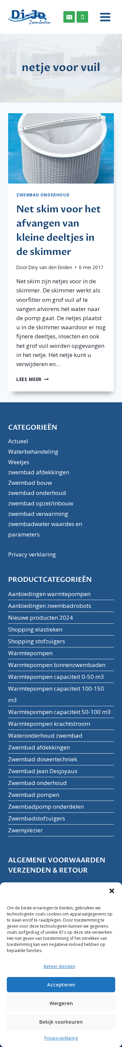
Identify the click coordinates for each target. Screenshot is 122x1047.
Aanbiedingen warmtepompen (49, 594)
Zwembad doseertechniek (42, 759)
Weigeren (61, 1003)
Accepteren (61, 984)
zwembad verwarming (38, 514)
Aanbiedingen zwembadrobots (49, 606)
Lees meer (32, 379)
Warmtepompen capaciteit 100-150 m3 (56, 694)
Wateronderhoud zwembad (45, 735)
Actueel (18, 441)
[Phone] (82, 17)
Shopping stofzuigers (36, 641)
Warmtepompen (30, 653)
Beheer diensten (59, 966)
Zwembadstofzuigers (36, 818)
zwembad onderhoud (42, 194)
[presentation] (61, 148)
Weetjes (18, 462)
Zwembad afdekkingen (39, 747)
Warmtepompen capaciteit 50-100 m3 (59, 712)
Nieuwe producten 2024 (40, 617)
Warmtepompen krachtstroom (49, 724)
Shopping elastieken (35, 629)
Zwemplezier (25, 830)
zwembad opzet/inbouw (40, 503)
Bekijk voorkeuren (61, 1021)
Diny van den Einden (50, 267)
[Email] (69, 17)
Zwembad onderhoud (37, 783)
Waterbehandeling (33, 451)
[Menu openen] (103, 17)
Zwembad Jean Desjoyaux (43, 771)
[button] (111, 890)
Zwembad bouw (30, 482)
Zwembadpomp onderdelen (46, 806)
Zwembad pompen (33, 795)
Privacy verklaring (61, 1038)
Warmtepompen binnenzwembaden (56, 665)
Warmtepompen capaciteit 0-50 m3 (56, 677)
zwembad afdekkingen (38, 472)
